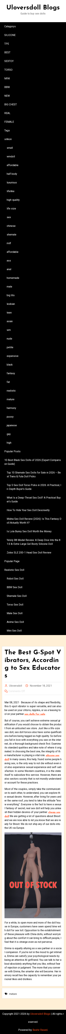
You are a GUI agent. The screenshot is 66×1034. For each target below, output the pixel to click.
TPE (6, 43)
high (9, 442)
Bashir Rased (40, 1029)
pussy (10, 416)
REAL (7, 113)
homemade (13, 277)
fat (8, 382)
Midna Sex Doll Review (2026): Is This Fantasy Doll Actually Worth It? (34, 520)
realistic (11, 390)
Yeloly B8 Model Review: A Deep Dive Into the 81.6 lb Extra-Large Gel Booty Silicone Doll (33, 542)
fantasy (11, 373)
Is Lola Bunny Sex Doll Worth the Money (29, 531)
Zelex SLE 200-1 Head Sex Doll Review (29, 552)
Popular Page (12, 561)
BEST (7, 52)
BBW (7, 87)
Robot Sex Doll (15, 578)
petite (10, 347)
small (10, 147)
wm (9, 329)
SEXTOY (9, 61)
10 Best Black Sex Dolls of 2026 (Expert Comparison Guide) (32, 462)
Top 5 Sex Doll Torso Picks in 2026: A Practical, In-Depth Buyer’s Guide (34, 487)
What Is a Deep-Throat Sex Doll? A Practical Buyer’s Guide (34, 499)
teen (9, 312)
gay (9, 434)
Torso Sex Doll (15, 604)
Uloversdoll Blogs (33, 8)
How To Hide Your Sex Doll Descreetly (28, 510)
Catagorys (10, 26)
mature (10, 399)
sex (9, 217)
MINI (7, 78)
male (9, 286)
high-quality (13, 199)
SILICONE (10, 35)
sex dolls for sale (35, 714)
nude (9, 338)
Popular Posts (12, 451)
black (10, 364)
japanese (12, 425)
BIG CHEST (10, 104)
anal (9, 269)
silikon (8, 139)
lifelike (10, 191)
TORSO (8, 69)
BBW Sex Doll (14, 587)
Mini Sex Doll (14, 630)
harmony (11, 408)
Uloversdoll (15, 685)
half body (12, 173)
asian (10, 321)
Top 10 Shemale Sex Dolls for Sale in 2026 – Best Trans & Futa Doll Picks (34, 474)
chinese (11, 225)
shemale (11, 234)
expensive (12, 356)
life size (11, 208)
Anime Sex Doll (15, 621)
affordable (12, 165)
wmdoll (11, 156)
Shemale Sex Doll (17, 595)
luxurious (12, 182)
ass (9, 260)
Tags (7, 130)
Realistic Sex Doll (14, 569)
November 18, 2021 (41, 685)
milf (9, 243)
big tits (11, 295)
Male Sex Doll (14, 613)
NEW (7, 95)
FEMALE (9, 121)
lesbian (11, 303)
